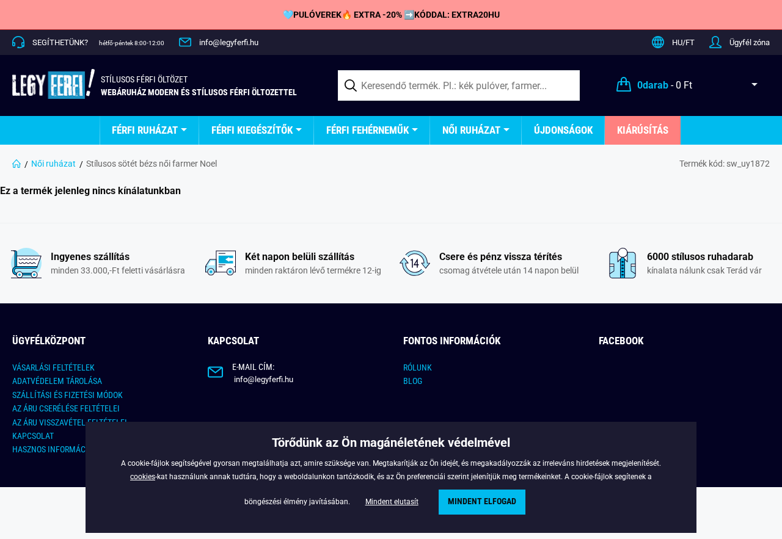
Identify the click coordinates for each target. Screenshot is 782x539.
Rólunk (417, 367)
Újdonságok (563, 130)
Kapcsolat (33, 436)
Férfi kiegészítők (252, 130)
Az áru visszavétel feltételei (69, 422)
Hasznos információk (55, 449)
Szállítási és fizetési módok (67, 395)
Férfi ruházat (145, 130)
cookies (142, 476)
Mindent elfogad (482, 501)
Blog (412, 381)
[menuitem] (149, 130)
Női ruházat (471, 130)
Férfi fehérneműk (367, 130)
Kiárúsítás (642, 130)
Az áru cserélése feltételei (66, 408)
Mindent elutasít (391, 501)
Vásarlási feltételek (53, 367)
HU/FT (683, 42)
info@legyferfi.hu (228, 42)
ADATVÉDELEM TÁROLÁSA (57, 381)
